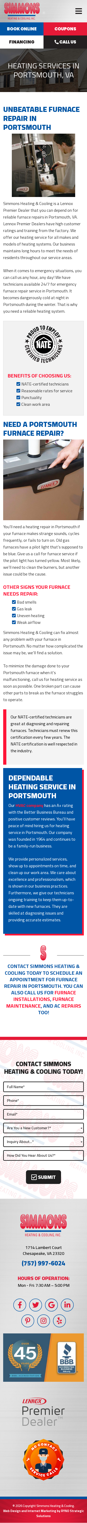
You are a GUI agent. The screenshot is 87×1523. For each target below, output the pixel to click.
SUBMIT (46, 1177)
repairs (71, 1006)
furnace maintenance (40, 1002)
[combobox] (43, 1128)
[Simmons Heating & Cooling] (22, 11)
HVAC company (29, 805)
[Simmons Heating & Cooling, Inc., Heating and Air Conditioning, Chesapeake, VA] (43, 1357)
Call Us (67, 42)
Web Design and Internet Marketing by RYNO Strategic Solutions (43, 1513)
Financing (21, 42)
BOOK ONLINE (22, 29)
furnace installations (44, 996)
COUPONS (65, 29)
